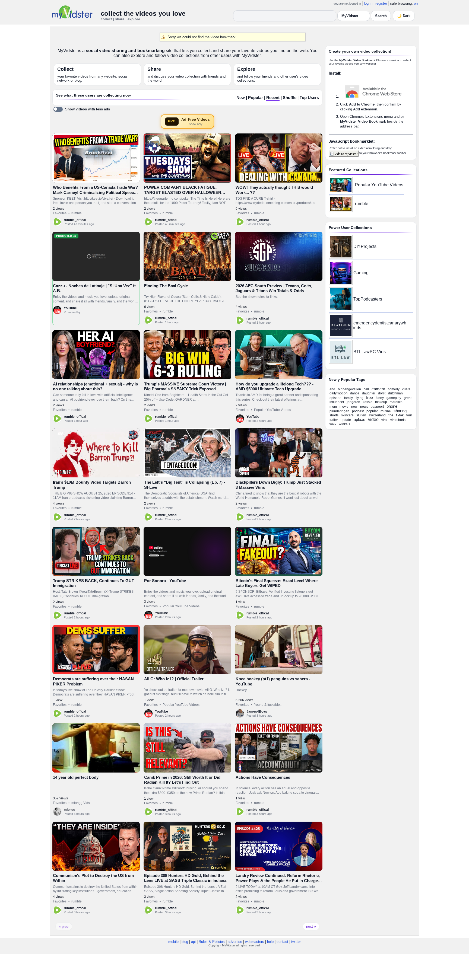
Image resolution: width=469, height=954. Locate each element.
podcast (358, 411)
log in (368, 3)
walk (332, 424)
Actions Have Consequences (263, 777)
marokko (396, 402)
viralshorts (397, 420)
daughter (368, 393)
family (348, 398)
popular (372, 411)
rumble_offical (75, 220)
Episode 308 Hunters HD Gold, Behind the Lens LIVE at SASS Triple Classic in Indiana (185, 878)
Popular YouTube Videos (272, 410)
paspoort (377, 407)
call (366, 389)
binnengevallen (349, 389)
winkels (344, 424)
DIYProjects (364, 246)
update (346, 420)
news (364, 407)
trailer (333, 420)
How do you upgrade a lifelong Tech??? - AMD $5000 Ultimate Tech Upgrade (274, 386)
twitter (296, 942)
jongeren (353, 402)
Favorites (59, 213)
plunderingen (339, 411)
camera (378, 389)
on (416, 3)
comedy (394, 389)
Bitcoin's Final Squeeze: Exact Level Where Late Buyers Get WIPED (277, 583)
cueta (406, 389)
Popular (255, 97)
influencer (336, 402)
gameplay (393, 398)
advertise (235, 942)
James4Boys (256, 711)
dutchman (395, 393)
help (270, 942)
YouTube (70, 308)
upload (359, 419)
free (369, 397)
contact (282, 942)
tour (409, 415)
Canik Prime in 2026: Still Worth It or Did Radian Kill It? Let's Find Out (182, 779)
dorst (381, 393)
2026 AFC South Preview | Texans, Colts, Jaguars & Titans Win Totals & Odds (274, 288)
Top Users (309, 97)
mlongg (69, 810)
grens (408, 398)
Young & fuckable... (268, 705)
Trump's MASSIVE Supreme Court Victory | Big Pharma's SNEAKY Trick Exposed (185, 386)
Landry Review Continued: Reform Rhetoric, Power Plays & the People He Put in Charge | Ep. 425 (278, 880)
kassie (367, 402)
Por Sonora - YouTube (165, 580)
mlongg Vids (80, 803)
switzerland (377, 415)
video (373, 419)
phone (391, 406)
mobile (173, 942)
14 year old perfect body (76, 777)
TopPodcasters (367, 299)
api (193, 942)
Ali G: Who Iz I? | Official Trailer (174, 679)
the (390, 415)
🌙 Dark (403, 16)
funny (380, 398)
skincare (347, 415)
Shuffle (289, 97)
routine (386, 411)
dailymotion (338, 393)
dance (354, 393)
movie (344, 407)
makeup (381, 402)
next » (311, 926)
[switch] (81, 109)
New (240, 97)
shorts (333, 415)
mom (333, 407)
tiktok (400, 415)
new (354, 407)
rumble (76, 213)
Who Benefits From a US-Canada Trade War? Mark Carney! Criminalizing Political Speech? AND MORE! (96, 192)
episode (335, 398)
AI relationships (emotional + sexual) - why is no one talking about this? (95, 386)
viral (384, 420)
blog (185, 942)
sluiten (361, 415)
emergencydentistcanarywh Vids (379, 325)
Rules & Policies (212, 942)
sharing (400, 411)
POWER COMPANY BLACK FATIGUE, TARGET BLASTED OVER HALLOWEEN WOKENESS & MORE (182, 192)
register (381, 3)
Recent (273, 97)
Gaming (361, 272)
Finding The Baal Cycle (166, 285)
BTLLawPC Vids (369, 351)
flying (359, 398)
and (332, 389)
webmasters (254, 942)
